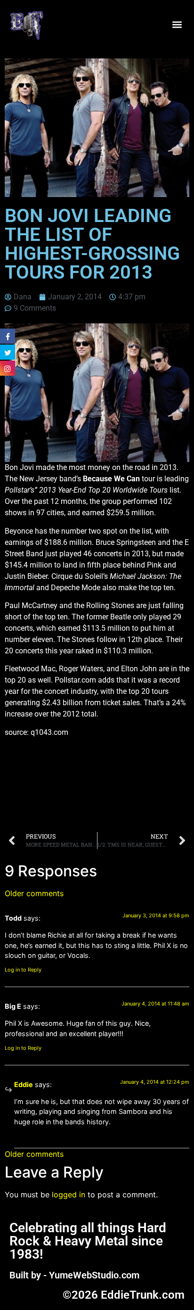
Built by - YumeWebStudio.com (74, 1275)
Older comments (34, 893)
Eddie (23, 1084)
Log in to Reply (23, 969)
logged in (68, 1194)
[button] (177, 25)
